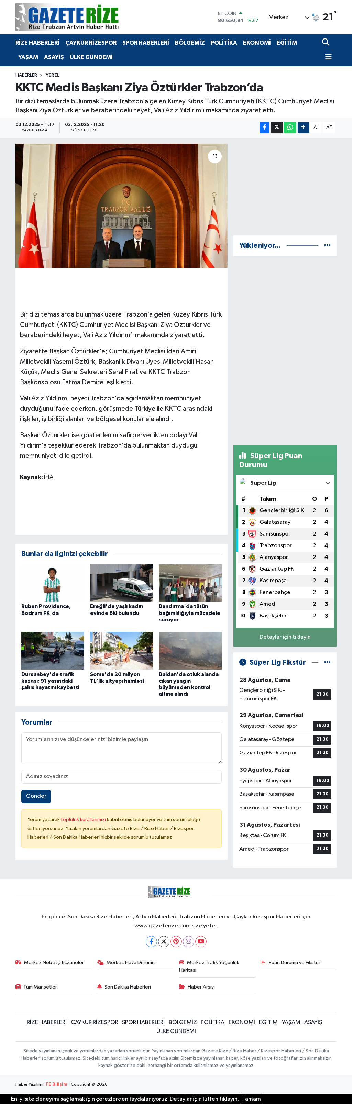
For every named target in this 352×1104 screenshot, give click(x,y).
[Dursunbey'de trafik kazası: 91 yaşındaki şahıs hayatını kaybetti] (52, 650)
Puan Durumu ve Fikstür (294, 962)
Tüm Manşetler (40, 987)
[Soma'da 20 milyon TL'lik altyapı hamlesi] (121, 650)
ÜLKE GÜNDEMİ (91, 57)
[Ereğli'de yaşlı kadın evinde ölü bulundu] (121, 583)
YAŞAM (28, 57)
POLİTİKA (224, 43)
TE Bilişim (56, 1084)
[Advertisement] (285, 187)
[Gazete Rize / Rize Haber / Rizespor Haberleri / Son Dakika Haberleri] (84, 17)
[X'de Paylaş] (277, 127)
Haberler (26, 75)
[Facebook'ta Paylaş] (265, 127)
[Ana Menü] (327, 57)
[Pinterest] (176, 941)
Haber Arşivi (201, 987)
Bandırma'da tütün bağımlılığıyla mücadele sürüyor (189, 613)
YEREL (52, 75)
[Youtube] (201, 941)
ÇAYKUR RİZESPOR (91, 43)
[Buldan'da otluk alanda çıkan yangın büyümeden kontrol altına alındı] (190, 650)
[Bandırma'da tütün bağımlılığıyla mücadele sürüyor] (190, 583)
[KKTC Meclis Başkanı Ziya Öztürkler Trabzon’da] (121, 206)
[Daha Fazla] (303, 127)
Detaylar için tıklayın (285, 637)
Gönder (36, 796)
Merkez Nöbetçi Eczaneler (54, 962)
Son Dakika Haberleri (127, 987)
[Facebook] (151, 941)
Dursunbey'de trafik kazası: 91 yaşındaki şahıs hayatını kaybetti (50, 681)
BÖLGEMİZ (190, 43)
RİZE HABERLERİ (37, 43)
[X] (163, 941)
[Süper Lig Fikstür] (327, 662)
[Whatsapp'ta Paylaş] (290, 127)
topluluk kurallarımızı (84, 819)
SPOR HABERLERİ (145, 43)
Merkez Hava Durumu (131, 962)
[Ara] (326, 42)
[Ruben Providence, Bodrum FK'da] (52, 583)
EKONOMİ (257, 43)
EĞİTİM (287, 43)
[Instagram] (188, 941)
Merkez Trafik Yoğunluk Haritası (209, 966)
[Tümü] (327, 246)
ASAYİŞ (54, 57)
